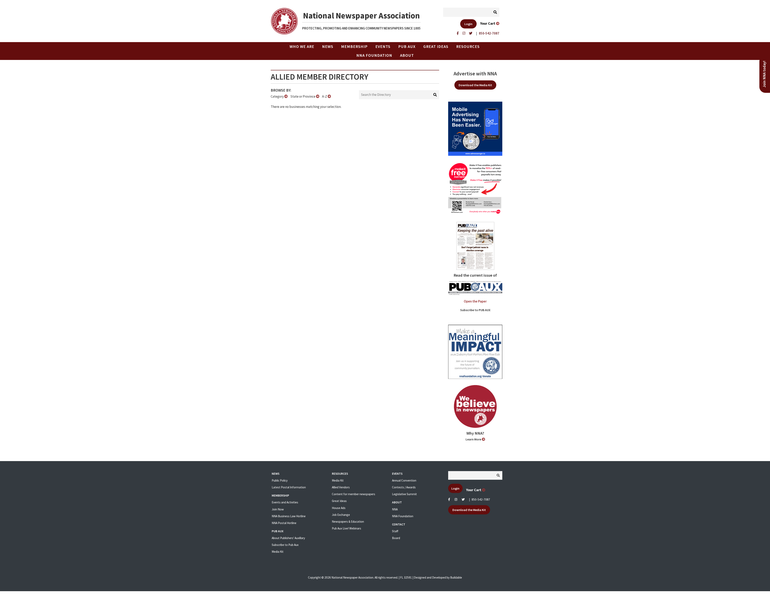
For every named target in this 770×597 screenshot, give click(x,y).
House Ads (338, 508)
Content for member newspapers (353, 494)
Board (396, 538)
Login (468, 24)
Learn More (474, 439)
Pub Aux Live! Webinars (346, 528)
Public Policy (280, 480)
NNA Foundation (374, 55)
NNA (395, 509)
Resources (468, 46)
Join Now (278, 509)
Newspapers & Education (348, 521)
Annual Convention (404, 480)
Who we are (302, 46)
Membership (354, 46)
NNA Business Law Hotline (289, 516)
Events (382, 46)
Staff (395, 531)
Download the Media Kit (475, 85)
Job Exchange (341, 515)
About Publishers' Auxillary (288, 538)
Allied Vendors (341, 487)
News (327, 46)
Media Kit (278, 551)
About (407, 55)
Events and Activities (285, 502)
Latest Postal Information (289, 487)
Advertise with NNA (475, 73)
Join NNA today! (764, 74)
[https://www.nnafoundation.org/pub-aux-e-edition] (475, 245)
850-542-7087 (481, 499)
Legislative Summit (404, 494)
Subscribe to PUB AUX (475, 310)
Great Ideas (435, 46)
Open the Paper (475, 301)
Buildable (456, 577)
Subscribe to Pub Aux (285, 545)
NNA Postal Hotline (284, 523)
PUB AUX (406, 46)
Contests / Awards (404, 487)
